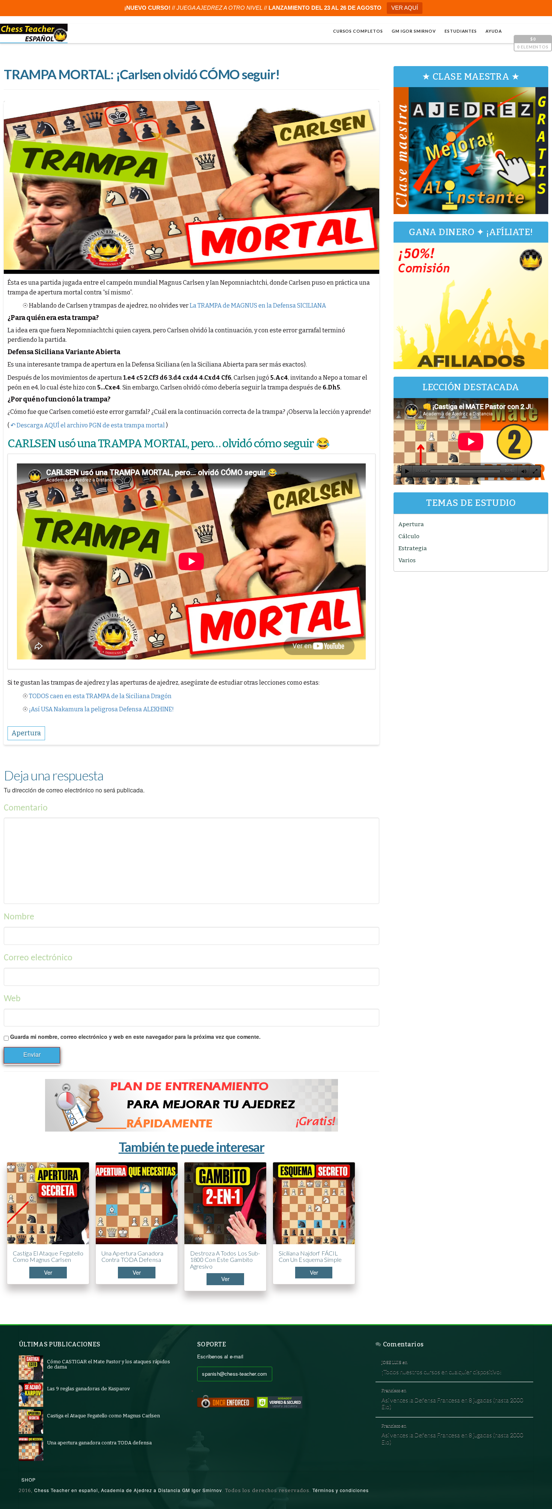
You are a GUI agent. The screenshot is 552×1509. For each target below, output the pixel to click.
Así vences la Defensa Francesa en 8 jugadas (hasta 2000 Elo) (452, 1403)
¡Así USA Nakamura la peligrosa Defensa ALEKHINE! (101, 709)
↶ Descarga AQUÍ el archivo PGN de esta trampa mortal (88, 425)
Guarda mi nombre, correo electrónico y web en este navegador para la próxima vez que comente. (135, 1036)
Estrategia (412, 548)
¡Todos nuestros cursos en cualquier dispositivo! (442, 1371)
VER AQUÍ (404, 8)
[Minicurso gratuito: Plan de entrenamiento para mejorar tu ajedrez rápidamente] (191, 1105)
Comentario (26, 808)
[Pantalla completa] (535, 471)
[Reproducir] (407, 471)
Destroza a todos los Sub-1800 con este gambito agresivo (225, 1260)
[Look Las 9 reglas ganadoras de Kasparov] (31, 1394)
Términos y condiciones (340, 1490)
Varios (407, 560)
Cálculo (408, 536)
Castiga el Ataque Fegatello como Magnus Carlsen (48, 1256)
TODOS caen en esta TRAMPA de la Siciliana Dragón (100, 696)
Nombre (19, 917)
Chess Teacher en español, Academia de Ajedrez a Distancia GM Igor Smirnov (128, 1490)
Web (12, 998)
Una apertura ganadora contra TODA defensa (132, 1256)
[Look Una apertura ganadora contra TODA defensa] (31, 1448)
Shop (28, 1479)
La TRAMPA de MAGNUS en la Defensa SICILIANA (258, 305)
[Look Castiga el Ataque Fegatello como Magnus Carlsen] (31, 1421)
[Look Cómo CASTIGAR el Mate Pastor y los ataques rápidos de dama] (31, 1367)
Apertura (411, 524)
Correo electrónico (38, 958)
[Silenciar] (523, 471)
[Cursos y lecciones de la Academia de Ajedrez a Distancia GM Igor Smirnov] (34, 33)
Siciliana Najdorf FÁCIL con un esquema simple (310, 1256)
